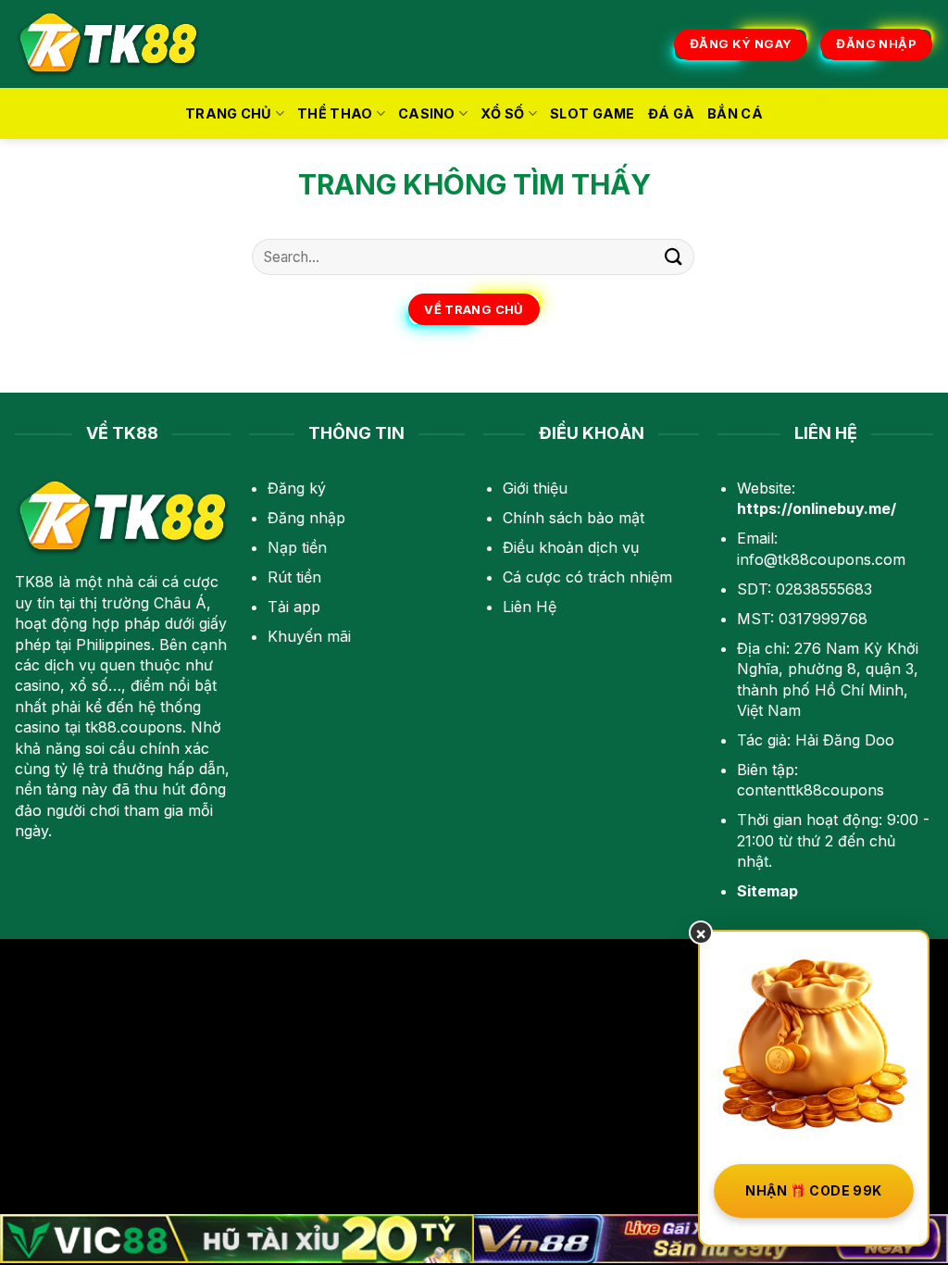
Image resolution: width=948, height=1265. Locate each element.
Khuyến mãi (309, 636)
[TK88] (108, 43)
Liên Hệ (529, 606)
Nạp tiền (297, 547)
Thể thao (334, 113)
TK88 (34, 581)
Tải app (294, 606)
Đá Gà (671, 113)
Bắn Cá (735, 113)
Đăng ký (297, 488)
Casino (426, 113)
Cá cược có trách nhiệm (587, 577)
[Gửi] (673, 257)
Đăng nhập (306, 517)
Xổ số (502, 113)
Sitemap (767, 891)
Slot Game (592, 113)
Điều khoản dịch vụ (571, 547)
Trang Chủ (228, 113)
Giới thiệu (535, 488)
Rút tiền (294, 577)
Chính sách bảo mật (573, 517)
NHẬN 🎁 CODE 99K (813, 1190)
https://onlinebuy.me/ (816, 508)
